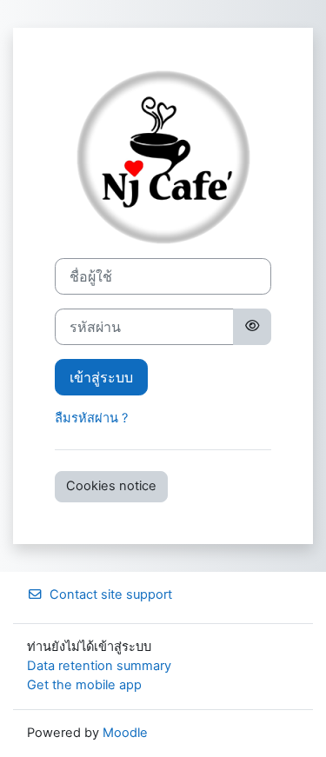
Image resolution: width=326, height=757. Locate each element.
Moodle (125, 732)
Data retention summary (99, 666)
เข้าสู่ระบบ (101, 377)
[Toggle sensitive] (252, 327)
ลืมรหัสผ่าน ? (91, 418)
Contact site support (111, 594)
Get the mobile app (84, 685)
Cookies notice (111, 486)
